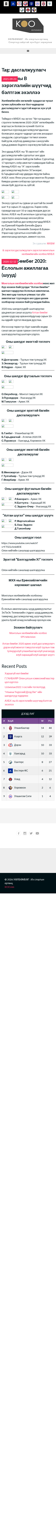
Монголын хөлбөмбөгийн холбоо (22, 283)
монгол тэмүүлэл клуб (28, 647)
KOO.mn (9, 886)
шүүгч (51, 654)
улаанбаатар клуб (32, 651)
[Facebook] (18, 833)
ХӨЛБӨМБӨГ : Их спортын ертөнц (28, 39)
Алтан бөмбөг (40, 312)
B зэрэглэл (8, 250)
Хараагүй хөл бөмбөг (17, 673)
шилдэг (43, 654)
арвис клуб (31, 643)
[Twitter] (31, 833)
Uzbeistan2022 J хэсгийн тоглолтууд (25, 686)
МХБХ (50, 253)
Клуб (10, 720)
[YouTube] (37, 833)
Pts (50, 720)
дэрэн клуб (9, 647)
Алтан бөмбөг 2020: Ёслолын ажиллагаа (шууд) (25, 268)
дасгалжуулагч (23, 250)
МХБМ (50, 243)
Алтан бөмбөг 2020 (13, 643)
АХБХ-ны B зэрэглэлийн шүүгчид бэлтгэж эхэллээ (26, 85)
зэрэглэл (37, 250)
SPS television (28, 636)
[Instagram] (25, 833)
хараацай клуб (30, 654)
